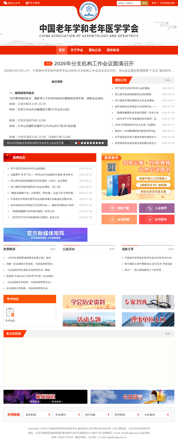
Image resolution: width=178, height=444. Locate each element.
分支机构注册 (167, 3)
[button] (76, 143)
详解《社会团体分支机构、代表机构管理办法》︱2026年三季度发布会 (29, 264)
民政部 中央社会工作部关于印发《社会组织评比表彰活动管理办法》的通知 (31, 277)
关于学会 (77, 50)
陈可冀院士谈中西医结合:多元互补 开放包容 (148, 263)
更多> (168, 80)
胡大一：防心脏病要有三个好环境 (143, 270)
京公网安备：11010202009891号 (132, 428)
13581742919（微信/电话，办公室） (78, 437)
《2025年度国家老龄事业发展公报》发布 (28, 257)
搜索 (144, 3)
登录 (154, 3)
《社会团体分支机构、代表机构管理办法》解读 (30, 283)
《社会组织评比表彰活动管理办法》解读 (28, 270)
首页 (62, 50)
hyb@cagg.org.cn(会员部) (136, 432)
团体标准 (113, 50)
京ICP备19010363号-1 (101, 428)
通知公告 (95, 50)
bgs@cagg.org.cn (117, 437)
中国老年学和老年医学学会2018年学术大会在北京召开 (149, 258)
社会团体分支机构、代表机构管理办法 (27, 288)
